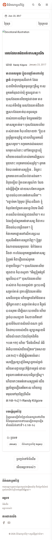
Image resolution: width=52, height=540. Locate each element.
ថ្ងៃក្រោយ (43, 23)
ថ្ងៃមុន (7, 23)
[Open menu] (47, 5)
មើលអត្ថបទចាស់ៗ (26, 467)
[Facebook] (3, 522)
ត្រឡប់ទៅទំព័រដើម (26, 459)
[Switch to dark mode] (39, 4)
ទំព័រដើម (5, 504)
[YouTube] (9, 522)
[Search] (33, 4)
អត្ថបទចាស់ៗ (7, 508)
